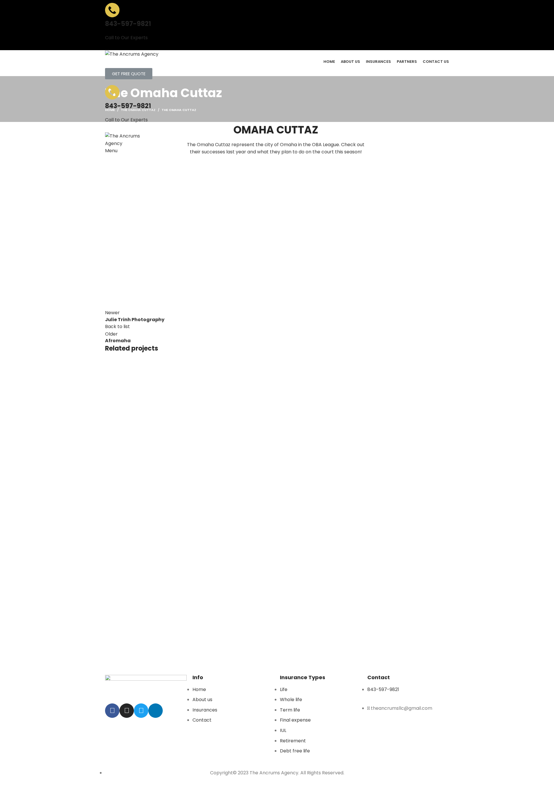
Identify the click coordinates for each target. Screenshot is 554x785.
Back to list (117, 326)
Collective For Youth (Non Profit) (165, 498)
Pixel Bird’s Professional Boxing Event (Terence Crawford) (203, 379)
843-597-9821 (128, 23)
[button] (128, 73)
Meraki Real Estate (139, 588)
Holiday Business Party (147, 468)
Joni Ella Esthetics (140, 438)
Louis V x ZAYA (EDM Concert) (157, 618)
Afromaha (127, 648)
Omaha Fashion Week (143, 409)
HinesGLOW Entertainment (151, 558)
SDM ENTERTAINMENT (140, 528)
